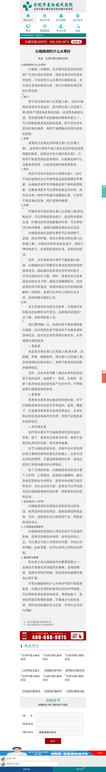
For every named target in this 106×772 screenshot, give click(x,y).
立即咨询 (80, 768)
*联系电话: (28, 724)
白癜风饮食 (39, 35)
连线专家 (26, 769)
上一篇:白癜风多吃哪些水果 (37, 622)
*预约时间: (28, 732)
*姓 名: (27, 715)
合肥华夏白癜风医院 (27, 35)
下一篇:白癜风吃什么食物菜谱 (38, 624)
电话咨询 (104, 193)
